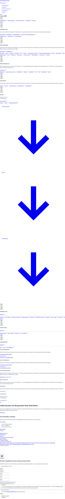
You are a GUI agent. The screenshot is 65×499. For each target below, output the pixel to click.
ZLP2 (4, 347)
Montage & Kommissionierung (44, 53)
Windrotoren (19, 54)
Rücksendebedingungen (25, 444)
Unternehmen (28, 20)
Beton (6, 53)
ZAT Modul (47, 317)
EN (0, 14)
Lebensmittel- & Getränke (33, 53)
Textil (8, 54)
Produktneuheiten (16, 34)
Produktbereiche (3, 20)
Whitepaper (2, 71)
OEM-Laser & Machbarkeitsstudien (27, 34)
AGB (11, 444)
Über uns (2, 85)
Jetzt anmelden (3, 421)
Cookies (32, 444)
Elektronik (17, 53)
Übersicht (2, 314)
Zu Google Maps (3, 101)
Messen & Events (12, 85)
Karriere (6, 85)
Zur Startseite (2, 412)
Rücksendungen (3, 442)
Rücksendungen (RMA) (13, 102)
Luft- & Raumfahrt (26, 54)
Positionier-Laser (3, 36)
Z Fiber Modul (24, 333)
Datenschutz (2, 444)
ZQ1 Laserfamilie (3, 333)
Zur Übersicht (2, 34)
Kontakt (34, 20)
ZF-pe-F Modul (54, 317)
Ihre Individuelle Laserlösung (5, 368)
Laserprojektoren (18, 36)
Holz (21, 53)
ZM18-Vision (17, 333)
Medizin (25, 53)
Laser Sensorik (42, 54)
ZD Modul (2, 317)
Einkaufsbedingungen (16, 444)
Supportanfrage (9, 442)
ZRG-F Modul (7, 317)
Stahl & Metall (58, 53)
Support (6, 102)
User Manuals (44, 71)
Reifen (53, 53)
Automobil (2, 53)
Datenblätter (31, 71)
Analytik (47, 54)
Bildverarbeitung (35, 54)
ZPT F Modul (60, 317)
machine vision (11, 36)
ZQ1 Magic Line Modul (16, 317)
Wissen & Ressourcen (20, 20)
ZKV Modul (32, 317)
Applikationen (9, 51)
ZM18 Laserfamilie (24, 317)
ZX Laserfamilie (11, 333)
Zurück (2, 42)
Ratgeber (25, 71)
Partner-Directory (20, 85)
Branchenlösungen (11, 20)
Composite (11, 53)
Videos (49, 71)
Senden (1, 493)
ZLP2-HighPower (10, 347)
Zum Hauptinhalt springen (4, 0)
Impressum (7, 444)
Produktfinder (9, 34)
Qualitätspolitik (28, 85)
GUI (36, 71)
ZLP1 (1, 347)
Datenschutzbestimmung (11, 491)
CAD (39, 71)
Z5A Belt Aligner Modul (39, 317)
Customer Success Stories (11, 71)
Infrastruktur (13, 54)
